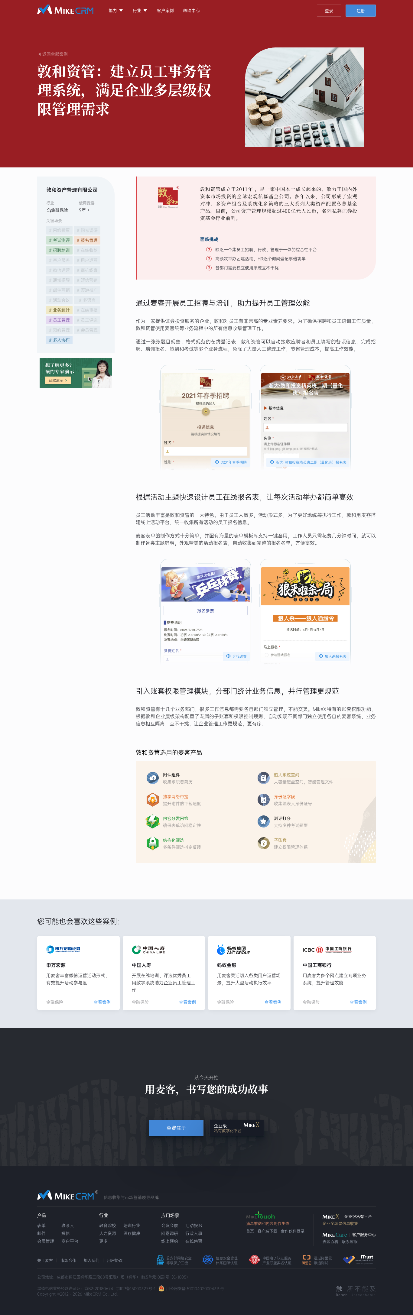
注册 (360, 11)
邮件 (41, 1233)
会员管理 (45, 1241)
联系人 (67, 1225)
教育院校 (107, 1225)
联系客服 (350, 1241)
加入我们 (91, 1260)
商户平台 (69, 1241)
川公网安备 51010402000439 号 (195, 1288)
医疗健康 (131, 1233)
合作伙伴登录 (292, 1231)
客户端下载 (267, 1231)
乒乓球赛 (236, 656)
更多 (103, 1241)
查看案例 (102, 1002)
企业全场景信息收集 (340, 1223)
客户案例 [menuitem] (165, 10)
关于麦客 (45, 1260)
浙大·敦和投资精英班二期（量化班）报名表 (307, 462)
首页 (250, 1231)
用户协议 (115, 1260)
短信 (65, 1233)
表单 (41, 1225)
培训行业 (131, 1225)
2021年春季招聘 (230, 462)
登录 (329, 11)
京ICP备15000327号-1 (135, 1288)
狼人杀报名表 (332, 656)
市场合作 (68, 1260)
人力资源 (107, 1233)
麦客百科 (330, 1241)
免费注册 (176, 1128)
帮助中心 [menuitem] (191, 10)
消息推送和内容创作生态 (267, 1223)
